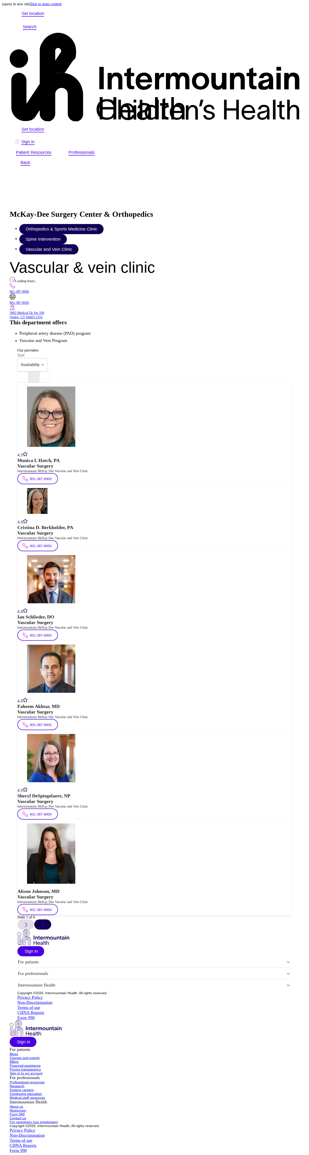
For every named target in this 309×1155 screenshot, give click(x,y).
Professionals (82, 152)
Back (25, 162)
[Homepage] (154, 77)
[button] (30, 951)
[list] (22, 377)
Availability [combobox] (30, 365)
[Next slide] (42, 924)
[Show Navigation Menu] (47, 26)
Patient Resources (33, 152)
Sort (20, 355)
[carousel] (33, 377)
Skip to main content (46, 4)
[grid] (44, 377)
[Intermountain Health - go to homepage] (43, 944)
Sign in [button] (28, 141)
